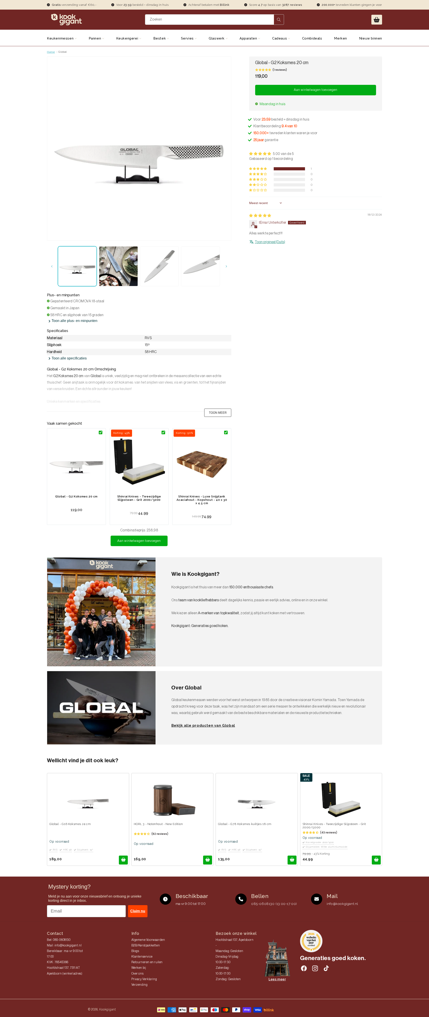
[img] (260, 215)
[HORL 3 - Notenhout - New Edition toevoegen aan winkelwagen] (207, 860)
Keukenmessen (61, 38)
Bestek (160, 38)
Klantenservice (142, 956)
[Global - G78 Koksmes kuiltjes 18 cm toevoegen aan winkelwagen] (292, 860)
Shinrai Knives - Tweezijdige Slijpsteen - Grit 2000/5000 (139, 498)
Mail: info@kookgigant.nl (64, 945)
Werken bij (138, 967)
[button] (376, 20)
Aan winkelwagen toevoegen (139, 541)
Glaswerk (217, 38)
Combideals (312, 38)
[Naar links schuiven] (52, 266)
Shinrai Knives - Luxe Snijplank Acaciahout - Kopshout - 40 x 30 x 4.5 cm (202, 500)
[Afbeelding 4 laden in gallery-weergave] (200, 266)
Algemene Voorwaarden (148, 940)
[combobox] (214, 20)
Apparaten (249, 38)
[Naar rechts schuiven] (226, 266)
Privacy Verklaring (144, 979)
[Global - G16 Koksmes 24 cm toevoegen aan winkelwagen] (123, 860)
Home (51, 51)
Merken (340, 38)
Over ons (137, 973)
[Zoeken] (279, 19)
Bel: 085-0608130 (59, 940)
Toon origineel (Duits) (270, 242)
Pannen (95, 38)
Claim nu (137, 911)
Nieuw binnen (370, 38)
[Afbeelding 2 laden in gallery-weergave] (118, 266)
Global (62, 51)
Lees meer (277, 979)
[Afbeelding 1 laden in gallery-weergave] (77, 266)
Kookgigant (107, 1009)
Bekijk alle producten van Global (203, 725)
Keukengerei (127, 38)
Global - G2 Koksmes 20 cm (76, 496)
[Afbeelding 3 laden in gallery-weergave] (159, 266)
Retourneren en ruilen (147, 962)
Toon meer (218, 412)
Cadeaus (280, 38)
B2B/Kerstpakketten (145, 945)
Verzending (139, 984)
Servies (188, 38)
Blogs (135, 951)
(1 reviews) (279, 70)
